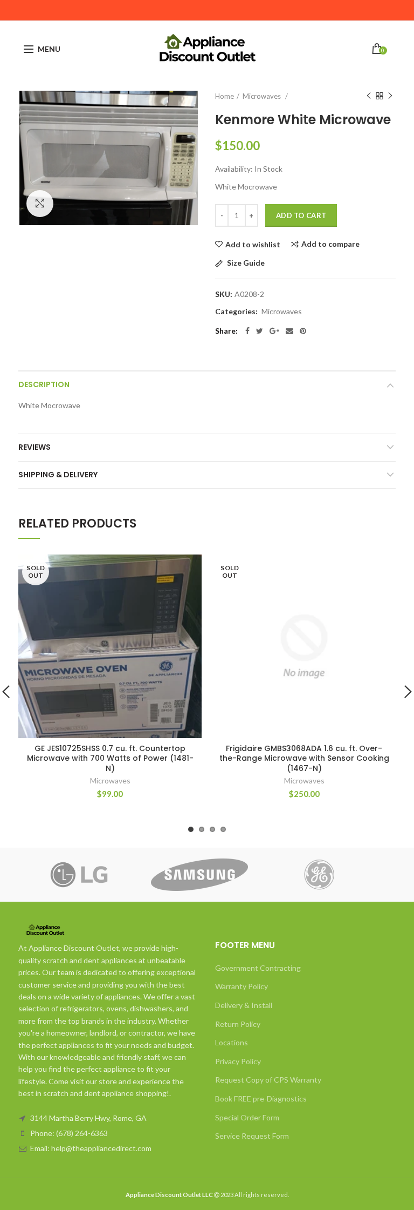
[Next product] (390, 96)
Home (224, 96)
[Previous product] (368, 96)
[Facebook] (247, 331)
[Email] (289, 331)
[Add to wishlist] (186, 569)
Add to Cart (301, 215)
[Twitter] (259, 331)
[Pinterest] (302, 331)
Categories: (236, 311)
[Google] (274, 331)
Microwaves (281, 311)
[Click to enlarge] (39, 203)
